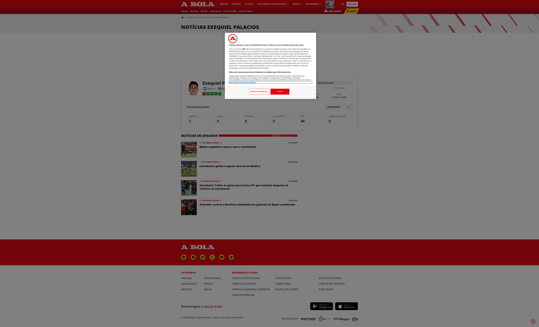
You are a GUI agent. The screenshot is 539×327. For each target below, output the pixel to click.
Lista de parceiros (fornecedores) (242, 83)
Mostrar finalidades (259, 91)
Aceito (280, 91)
